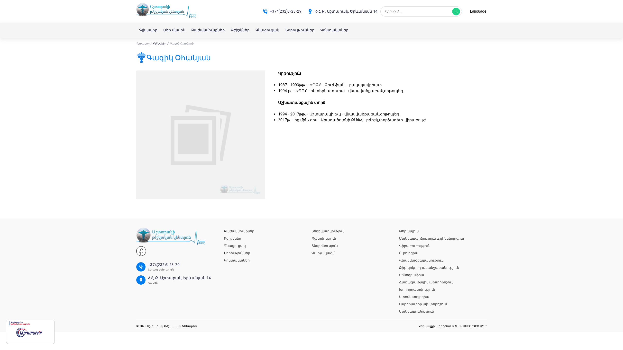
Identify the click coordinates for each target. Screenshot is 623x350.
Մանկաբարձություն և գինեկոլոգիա (431, 238)
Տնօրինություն (325, 246)
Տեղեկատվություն (328, 231)
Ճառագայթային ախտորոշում (426, 282)
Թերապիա (409, 231)
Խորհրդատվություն (417, 289)
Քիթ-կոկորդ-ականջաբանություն (429, 268)
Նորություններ (299, 30)
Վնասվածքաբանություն (421, 260)
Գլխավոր (148, 30)
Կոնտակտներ (334, 30)
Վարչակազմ (323, 253)
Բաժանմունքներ (208, 30)
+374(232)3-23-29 (286, 11)
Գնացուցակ (267, 30)
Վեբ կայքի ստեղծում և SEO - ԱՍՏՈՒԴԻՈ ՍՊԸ (453, 326)
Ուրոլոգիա (408, 253)
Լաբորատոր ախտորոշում (423, 304)
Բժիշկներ (240, 30)
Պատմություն (324, 238)
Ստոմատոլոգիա (414, 297)
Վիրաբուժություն (415, 246)
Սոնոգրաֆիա (411, 275)
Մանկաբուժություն (416, 311)
